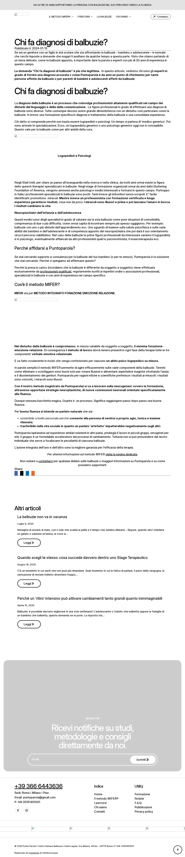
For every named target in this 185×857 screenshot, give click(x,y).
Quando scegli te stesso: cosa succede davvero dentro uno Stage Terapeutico (82, 557)
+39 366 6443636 (38, 786)
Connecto (34, 853)
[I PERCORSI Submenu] (92, 17)
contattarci (45, 461)
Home (98, 794)
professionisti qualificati (55, 271)
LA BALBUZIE (104, 16)
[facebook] (17, 810)
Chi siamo (100, 807)
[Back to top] (177, 849)
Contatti (99, 811)
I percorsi (100, 802)
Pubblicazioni (143, 807)
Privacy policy (144, 811)
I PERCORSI (83, 16)
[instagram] (26, 810)
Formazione (142, 794)
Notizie (139, 798)
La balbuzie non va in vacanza (42, 517)
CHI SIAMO (122, 16)
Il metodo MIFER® (106, 798)
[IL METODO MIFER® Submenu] (73, 17)
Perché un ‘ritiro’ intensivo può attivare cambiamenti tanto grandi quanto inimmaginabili (89, 598)
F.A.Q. (138, 802)
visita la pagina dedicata (121, 454)
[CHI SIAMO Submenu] (130, 17)
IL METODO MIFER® (60, 16)
